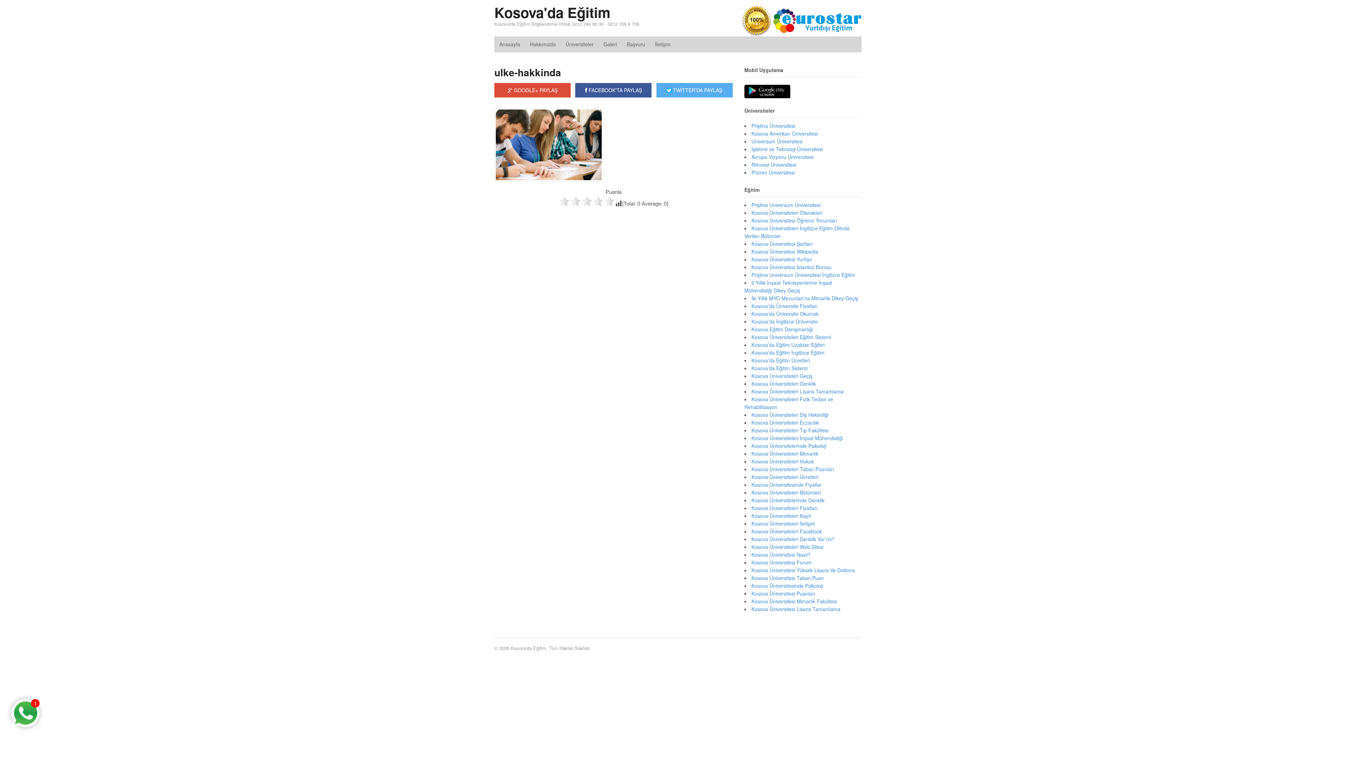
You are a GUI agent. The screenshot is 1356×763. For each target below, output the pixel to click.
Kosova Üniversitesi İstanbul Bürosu (791, 267)
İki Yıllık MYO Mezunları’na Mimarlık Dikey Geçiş (804, 298)
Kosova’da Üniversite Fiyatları (784, 305)
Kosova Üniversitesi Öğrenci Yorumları (794, 220)
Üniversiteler (580, 44)
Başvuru (636, 44)
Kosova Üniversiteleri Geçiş (782, 375)
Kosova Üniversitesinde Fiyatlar (786, 484)
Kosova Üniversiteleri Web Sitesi (787, 546)
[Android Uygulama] (767, 92)
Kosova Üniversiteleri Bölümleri (786, 492)
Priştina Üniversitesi (773, 125)
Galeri (610, 44)
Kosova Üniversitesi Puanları (783, 593)
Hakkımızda (543, 44)
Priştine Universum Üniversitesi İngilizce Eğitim (803, 274)
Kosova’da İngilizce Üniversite (784, 321)
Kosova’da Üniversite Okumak (785, 313)
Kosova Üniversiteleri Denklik (783, 383)
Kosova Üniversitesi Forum (781, 562)
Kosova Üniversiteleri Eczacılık (785, 422)
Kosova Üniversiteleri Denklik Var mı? (792, 539)
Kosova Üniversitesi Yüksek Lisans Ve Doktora (803, 570)
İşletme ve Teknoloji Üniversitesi (787, 149)
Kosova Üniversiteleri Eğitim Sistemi (791, 337)
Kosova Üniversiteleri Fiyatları (784, 507)
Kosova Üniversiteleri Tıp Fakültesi (789, 430)
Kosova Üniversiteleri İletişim (783, 523)
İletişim (663, 44)
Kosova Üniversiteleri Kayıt (781, 515)
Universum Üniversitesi (777, 141)
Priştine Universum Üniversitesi (786, 204)
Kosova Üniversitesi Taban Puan (787, 577)
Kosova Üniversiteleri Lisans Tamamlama (797, 391)
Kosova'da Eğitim (552, 12)
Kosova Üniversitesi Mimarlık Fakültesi (794, 601)
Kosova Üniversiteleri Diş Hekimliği (789, 414)
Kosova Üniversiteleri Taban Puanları (792, 469)
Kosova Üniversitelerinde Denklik (788, 500)
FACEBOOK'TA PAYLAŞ (614, 90)
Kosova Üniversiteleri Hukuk (782, 461)
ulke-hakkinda (527, 72)
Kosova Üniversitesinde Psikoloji (787, 585)
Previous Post (613, 222)
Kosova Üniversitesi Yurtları (781, 259)
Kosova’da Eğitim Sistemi (779, 368)
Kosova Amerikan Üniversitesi (784, 133)
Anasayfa (509, 44)
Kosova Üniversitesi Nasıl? (780, 554)
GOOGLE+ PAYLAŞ (535, 90)
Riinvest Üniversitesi (773, 164)
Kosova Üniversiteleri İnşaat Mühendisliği (797, 438)
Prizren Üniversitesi (773, 172)
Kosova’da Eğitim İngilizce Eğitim (788, 352)
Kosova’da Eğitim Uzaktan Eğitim (788, 344)
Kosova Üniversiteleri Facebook (786, 531)
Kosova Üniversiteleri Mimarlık (785, 453)
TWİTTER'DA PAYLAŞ (697, 90)
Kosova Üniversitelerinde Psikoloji (788, 445)
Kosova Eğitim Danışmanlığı (782, 329)
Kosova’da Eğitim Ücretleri (780, 360)
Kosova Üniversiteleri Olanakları (786, 212)
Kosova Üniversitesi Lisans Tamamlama (795, 609)
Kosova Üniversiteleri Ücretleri (785, 476)
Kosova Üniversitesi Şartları (782, 243)
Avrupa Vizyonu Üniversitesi (782, 156)
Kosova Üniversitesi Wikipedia (784, 251)
